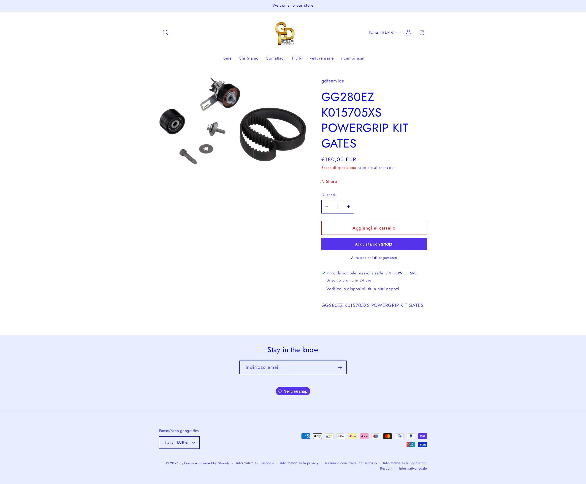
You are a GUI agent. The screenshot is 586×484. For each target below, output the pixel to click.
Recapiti (386, 468)
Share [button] (331, 181)
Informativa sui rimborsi (255, 462)
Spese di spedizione (338, 167)
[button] (165, 32)
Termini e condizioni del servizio (351, 462)
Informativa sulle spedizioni (405, 462)
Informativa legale (413, 468)
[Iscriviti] (339, 368)
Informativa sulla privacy (299, 462)
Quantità (328, 195)
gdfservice (189, 463)
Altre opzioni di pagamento (374, 257)
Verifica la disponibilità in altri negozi (362, 289)
